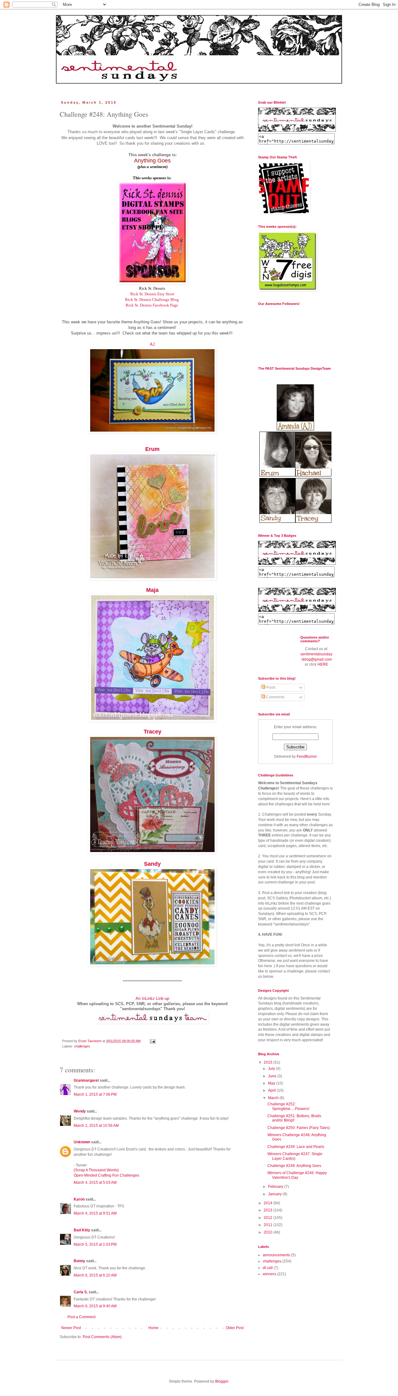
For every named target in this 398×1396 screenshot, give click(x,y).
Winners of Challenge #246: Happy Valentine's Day (297, 1175)
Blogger (221, 1381)
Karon (79, 1199)
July (272, 1068)
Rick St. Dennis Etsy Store (152, 294)
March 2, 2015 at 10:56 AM (96, 1125)
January (275, 1194)
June (272, 1076)
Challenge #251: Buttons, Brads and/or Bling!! (294, 1118)
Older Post (234, 1328)
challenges (82, 1046)
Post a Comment (81, 1317)
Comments (275, 697)
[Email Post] (152, 1041)
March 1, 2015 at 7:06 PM (95, 1094)
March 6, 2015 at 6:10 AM (95, 1275)
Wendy (80, 1111)
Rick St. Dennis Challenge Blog (152, 299)
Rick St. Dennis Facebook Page (152, 305)
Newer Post (71, 1328)
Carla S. (81, 1292)
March (274, 1098)
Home (153, 1328)
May (272, 1083)
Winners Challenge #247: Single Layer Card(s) (294, 1156)
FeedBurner (307, 756)
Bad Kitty (82, 1230)
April (272, 1090)
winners (269, 1274)
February (276, 1186)
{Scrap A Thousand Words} (96, 1170)
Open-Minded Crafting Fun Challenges (106, 1175)
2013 (268, 1210)
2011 (268, 1225)
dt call (268, 1268)
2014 (268, 1203)
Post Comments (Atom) (102, 1337)
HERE (322, 664)
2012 (268, 1218)
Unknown (82, 1142)
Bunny (79, 1261)
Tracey (152, 731)
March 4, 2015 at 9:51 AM (95, 1213)
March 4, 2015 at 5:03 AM (95, 1182)
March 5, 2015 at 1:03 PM (95, 1244)
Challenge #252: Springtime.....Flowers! (288, 1106)
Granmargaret (86, 1080)
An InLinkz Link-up (152, 998)
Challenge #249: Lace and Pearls (295, 1147)
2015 (268, 1062)
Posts (270, 687)
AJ (152, 344)
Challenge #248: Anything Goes (294, 1166)
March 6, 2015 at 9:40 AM (95, 1306)
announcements (276, 1255)
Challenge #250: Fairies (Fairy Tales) (298, 1128)
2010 (268, 1232)
